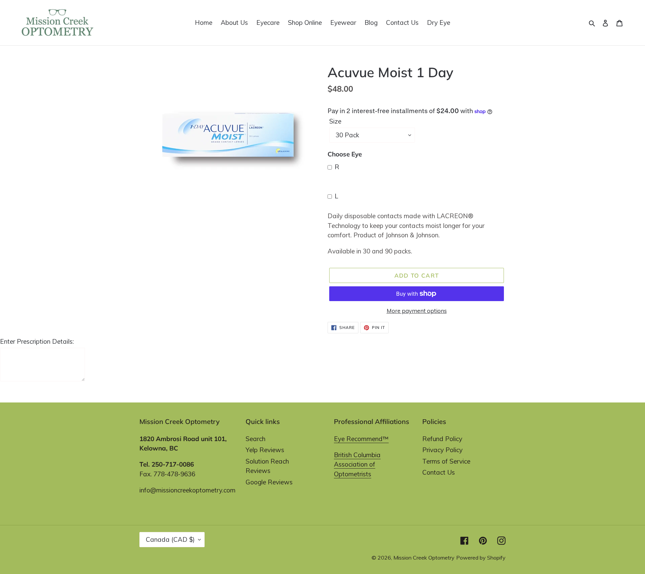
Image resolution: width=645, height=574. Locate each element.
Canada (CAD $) (170, 539)
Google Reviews (269, 482)
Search (255, 439)
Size (335, 121)
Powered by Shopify (481, 557)
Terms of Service (446, 461)
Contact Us (438, 472)
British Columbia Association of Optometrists (357, 464)
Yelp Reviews (265, 450)
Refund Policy (442, 439)
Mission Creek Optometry (424, 557)
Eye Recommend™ (361, 439)
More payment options (417, 310)
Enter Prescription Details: (37, 341)
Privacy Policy (442, 450)
